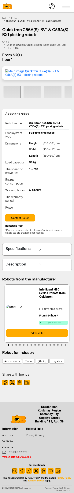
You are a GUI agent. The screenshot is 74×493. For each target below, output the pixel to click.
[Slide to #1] (11, 92)
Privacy (67, 488)
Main (4, 18)
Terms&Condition (62, 490)
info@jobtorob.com (19, 451)
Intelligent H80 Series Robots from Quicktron (52, 293)
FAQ (61, 488)
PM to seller (37, 332)
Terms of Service (36, 480)
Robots (15, 18)
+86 (8, 47)
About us (7, 435)
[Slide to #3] (52, 92)
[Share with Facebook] (5, 382)
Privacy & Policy (35, 435)
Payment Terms (51, 488)
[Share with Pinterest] (19, 382)
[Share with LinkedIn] (27, 382)
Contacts (7, 440)
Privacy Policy (64, 478)
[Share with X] (12, 382)
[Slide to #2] (32, 92)
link (17, 47)
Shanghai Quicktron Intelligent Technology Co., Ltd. (36, 44)
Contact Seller (20, 218)
